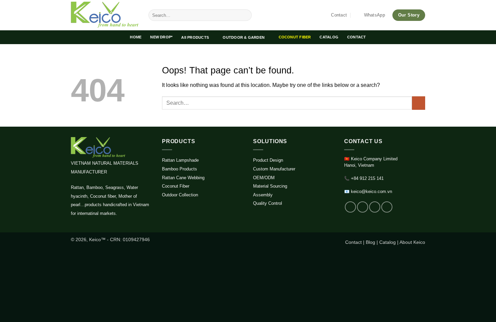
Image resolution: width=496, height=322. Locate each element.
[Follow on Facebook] (350, 207)
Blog (370, 242)
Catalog (387, 242)
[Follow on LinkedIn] (374, 207)
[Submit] (245, 15)
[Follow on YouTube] (386, 207)
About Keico (412, 242)
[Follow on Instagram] (362, 207)
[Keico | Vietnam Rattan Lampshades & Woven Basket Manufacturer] (104, 15)
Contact (353, 242)
